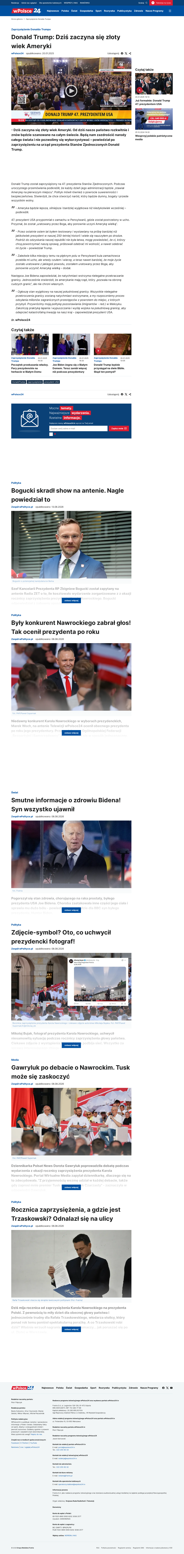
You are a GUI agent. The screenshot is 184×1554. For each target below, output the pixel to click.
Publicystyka (124, 11)
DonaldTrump (18, 382)
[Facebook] (122, 53)
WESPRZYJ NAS (71, 3)
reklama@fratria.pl (65, 1476)
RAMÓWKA (85, 3)
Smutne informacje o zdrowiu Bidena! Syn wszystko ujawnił (66, 804)
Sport (99, 11)
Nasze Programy (154, 11)
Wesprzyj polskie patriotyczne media (153, 137)
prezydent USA (51, 382)
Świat (74, 11)
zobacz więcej (71, 600)
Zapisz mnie (117, 428)
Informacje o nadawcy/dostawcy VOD (159, 1548)
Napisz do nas (36, 1434)
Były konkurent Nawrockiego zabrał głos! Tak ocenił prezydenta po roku (71, 627)
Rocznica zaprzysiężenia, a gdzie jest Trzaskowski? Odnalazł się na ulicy (66, 1214)
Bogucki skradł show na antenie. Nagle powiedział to (67, 495)
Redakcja (15, 3)
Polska (65, 11)
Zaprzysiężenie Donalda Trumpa (38, 19)
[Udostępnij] (130, 53)
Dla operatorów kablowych (50, 3)
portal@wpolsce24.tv (66, 1447)
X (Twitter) (24, 1443)
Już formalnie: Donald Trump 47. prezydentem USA (152, 102)
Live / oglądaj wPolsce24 (29, 1447)
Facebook (15, 1443)
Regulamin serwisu (124, 1548)
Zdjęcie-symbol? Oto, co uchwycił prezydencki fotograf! (61, 937)
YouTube (33, 1443)
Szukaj (141, 3)
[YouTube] (171, 1387)
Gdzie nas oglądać (29, 3)
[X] (126, 53)
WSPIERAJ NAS (70, 1535)
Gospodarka (86, 11)
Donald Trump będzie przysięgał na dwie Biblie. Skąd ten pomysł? (109, 368)
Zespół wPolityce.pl (22, 507)
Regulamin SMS (138, 1548)
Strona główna (17, 19)
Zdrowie (138, 11)
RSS (97, 1548)
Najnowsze (53, 11)
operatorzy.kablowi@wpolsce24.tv (71, 1484)
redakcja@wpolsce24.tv (67, 1458)
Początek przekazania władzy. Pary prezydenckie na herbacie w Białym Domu (29, 368)
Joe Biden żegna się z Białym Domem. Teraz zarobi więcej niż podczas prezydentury (70, 368)
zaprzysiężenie (35, 382)
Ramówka (15, 1447)
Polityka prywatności (108, 1548)
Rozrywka (109, 11)
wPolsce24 (17, 53)
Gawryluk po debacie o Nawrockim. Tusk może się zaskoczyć (70, 1072)
